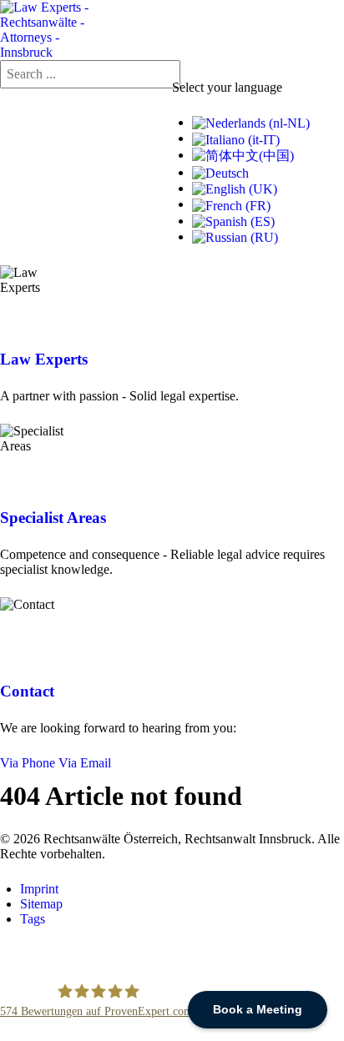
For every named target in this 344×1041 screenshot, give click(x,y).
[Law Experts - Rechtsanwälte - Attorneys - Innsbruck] (52, 29)
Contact (27, 691)
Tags (32, 919)
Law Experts (44, 359)
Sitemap (41, 904)
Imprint (39, 889)
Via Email (84, 763)
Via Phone (27, 763)
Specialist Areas (53, 517)
